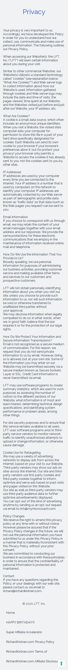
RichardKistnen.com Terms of (26, 651)
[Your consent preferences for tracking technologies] (61, 663)
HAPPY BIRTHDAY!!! (20, 622)
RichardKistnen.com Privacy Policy (30, 642)
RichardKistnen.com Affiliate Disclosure (33, 661)
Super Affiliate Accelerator (24, 632)
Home (10, 612)
